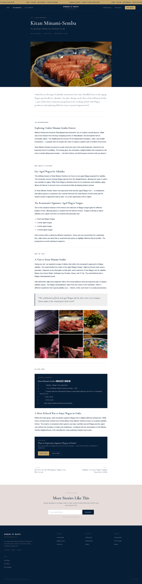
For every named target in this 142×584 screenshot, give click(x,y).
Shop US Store (43, 453)
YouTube (13, 550)
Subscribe (118, 7)
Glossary (59, 544)
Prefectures (88, 537)
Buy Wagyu (130, 7)
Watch (87, 544)
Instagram (7, 550)
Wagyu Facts (107, 7)
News (8, 7)
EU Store (7, 564)
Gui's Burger (29, 7)
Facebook (19, 550)
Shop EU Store (56, 453)
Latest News (60, 537)
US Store (7, 560)
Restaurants (17, 7)
